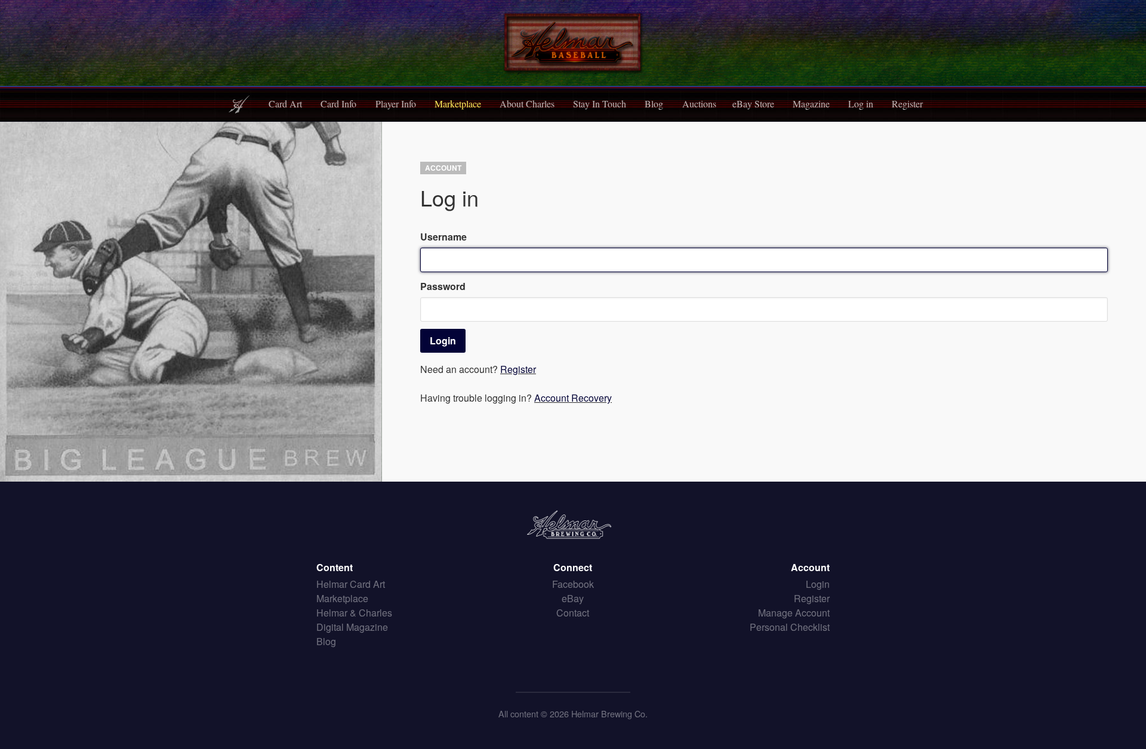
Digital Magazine (352, 627)
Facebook (573, 584)
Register (907, 103)
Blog (654, 103)
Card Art (285, 103)
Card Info (338, 103)
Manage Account (794, 612)
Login (818, 584)
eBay (573, 598)
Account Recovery (573, 398)
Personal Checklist (790, 627)
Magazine (811, 103)
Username (443, 236)
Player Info (395, 103)
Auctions (699, 103)
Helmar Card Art (350, 584)
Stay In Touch (599, 103)
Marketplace (458, 103)
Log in (860, 103)
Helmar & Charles (354, 612)
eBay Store (753, 103)
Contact (572, 612)
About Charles (527, 103)
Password (443, 286)
